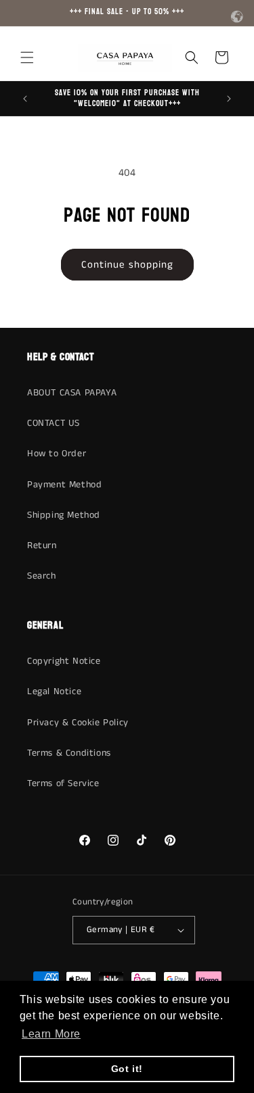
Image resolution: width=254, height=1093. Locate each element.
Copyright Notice (64, 661)
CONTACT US (53, 423)
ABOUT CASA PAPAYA (72, 392)
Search (41, 576)
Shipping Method (63, 515)
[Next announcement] (229, 99)
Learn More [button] (51, 1034)
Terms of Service (63, 783)
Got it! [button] (127, 1068)
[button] (27, 57)
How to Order (56, 453)
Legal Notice (54, 691)
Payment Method (64, 484)
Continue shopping (127, 265)
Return (42, 545)
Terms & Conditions (69, 753)
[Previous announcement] (25, 99)
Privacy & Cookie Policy (78, 722)
